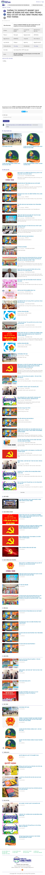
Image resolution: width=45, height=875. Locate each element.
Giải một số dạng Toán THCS (24, 407)
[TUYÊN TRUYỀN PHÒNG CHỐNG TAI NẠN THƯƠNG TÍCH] (10, 744)
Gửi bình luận (6, 121)
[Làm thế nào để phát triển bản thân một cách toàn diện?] (10, 781)
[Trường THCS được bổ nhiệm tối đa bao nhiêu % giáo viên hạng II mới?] (9, 229)
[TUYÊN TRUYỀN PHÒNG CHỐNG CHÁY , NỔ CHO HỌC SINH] (10, 733)
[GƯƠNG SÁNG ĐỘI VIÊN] (9, 315)
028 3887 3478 (17, 867)
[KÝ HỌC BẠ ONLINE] (9, 250)
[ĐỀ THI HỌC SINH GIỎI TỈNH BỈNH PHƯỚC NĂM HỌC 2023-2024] (9, 283)
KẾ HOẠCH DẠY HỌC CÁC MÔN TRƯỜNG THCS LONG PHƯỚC (30, 622)
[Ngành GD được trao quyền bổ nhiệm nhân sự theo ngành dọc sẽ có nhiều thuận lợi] (9, 273)
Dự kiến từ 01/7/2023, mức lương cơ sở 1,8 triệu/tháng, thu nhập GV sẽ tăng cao (28, 692)
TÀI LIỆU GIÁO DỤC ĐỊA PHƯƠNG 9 (26, 236)
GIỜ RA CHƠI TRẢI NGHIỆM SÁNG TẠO (26, 290)
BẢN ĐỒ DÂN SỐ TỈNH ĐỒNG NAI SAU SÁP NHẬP (29, 183)
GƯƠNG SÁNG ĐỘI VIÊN (23, 311)
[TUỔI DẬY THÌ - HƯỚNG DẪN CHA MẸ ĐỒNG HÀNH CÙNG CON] (9, 475)
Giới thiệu (6, 496)
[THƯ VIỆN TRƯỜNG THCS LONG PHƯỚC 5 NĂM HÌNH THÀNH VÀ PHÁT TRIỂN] (10, 504)
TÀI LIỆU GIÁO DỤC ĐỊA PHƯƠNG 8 (26, 418)
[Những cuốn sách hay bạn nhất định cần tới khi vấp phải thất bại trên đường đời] (10, 770)
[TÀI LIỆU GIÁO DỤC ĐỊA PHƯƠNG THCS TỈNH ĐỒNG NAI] (9, 208)
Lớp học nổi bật (38, 852)
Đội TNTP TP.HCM (28, 313)
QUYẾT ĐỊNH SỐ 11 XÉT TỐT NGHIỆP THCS (29, 755)
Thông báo (6, 752)
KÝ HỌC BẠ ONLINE (22, 246)
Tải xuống (16, 46)
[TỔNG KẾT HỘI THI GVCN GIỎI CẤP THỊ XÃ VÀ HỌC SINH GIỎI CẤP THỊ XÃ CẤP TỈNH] (9, 218)
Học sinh (27, 355)
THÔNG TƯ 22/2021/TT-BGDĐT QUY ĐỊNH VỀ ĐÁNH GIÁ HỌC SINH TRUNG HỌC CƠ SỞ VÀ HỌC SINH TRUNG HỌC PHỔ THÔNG (30, 719)
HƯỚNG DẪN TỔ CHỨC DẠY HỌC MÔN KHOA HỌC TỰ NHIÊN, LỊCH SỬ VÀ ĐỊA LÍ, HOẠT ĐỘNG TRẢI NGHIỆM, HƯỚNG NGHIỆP (30, 430)
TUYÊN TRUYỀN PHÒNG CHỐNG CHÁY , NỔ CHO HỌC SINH (11, 164)
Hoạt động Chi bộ (28, 368)
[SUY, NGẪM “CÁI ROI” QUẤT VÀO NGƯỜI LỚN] (9, 390)
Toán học (27, 409)
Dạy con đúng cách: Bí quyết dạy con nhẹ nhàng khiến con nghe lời (30, 826)
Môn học (27, 196)
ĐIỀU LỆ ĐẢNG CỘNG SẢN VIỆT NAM (27, 547)
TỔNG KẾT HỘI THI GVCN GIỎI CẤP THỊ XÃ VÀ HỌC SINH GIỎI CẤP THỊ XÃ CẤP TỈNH (29, 216)
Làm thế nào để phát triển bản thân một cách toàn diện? (30, 778)
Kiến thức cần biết (7, 853)
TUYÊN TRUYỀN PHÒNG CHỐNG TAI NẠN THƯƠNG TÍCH (32, 164)
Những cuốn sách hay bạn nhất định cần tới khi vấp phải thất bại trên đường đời (30, 767)
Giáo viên (27, 379)
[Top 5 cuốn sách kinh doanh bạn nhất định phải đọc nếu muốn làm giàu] (10, 792)
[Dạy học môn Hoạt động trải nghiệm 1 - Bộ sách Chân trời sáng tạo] (9, 380)
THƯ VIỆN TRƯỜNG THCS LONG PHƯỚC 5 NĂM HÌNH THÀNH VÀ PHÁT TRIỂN (30, 500)
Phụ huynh (27, 388)
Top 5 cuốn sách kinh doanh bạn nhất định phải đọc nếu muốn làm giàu (30, 789)
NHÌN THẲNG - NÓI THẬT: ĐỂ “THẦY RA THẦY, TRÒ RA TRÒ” (30, 671)
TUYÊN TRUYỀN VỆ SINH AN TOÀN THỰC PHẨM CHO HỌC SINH (32, 147)
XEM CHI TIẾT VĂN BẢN (7, 58)
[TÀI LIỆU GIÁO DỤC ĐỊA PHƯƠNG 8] (9, 422)
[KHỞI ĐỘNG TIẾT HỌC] (9, 357)
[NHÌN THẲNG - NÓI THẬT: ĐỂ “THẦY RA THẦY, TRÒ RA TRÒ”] (9, 464)
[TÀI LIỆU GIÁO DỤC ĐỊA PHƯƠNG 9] (9, 240)
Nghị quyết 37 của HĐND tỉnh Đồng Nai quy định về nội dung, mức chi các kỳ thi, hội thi (30, 173)
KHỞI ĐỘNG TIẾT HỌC (7, 146)
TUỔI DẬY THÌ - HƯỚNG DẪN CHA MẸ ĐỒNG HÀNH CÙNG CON (30, 815)
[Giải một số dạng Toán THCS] (9, 411)
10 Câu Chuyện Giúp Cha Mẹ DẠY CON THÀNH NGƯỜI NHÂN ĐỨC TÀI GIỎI (29, 837)
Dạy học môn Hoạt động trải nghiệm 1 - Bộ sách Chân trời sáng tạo (29, 660)
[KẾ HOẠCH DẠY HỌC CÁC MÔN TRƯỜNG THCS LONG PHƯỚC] (9, 197)
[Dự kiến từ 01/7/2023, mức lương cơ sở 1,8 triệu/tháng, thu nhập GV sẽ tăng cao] (10, 696)
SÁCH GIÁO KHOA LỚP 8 (24, 680)
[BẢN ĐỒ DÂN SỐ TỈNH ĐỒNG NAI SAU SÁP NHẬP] (9, 187)
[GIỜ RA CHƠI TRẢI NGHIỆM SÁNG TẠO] (9, 294)
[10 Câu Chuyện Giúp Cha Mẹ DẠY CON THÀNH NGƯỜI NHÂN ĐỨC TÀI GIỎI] (10, 840)
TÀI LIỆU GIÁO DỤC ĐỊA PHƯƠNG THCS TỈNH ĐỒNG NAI (31, 633)
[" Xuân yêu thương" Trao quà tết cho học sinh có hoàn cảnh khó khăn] (9, 326)
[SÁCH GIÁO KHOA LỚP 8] (10, 685)
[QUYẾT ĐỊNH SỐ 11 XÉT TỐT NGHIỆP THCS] (10, 759)
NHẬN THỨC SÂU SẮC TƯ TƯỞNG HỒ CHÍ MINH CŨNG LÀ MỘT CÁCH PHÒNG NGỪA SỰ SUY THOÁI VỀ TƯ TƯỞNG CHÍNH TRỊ (30, 334)
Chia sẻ (24, 111)
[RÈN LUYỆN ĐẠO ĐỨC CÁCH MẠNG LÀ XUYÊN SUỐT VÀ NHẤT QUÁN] (9, 454)
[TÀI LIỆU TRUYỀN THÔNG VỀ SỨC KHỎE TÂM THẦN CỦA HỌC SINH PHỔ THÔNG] (9, 443)
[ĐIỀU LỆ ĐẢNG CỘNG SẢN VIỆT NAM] (10, 552)
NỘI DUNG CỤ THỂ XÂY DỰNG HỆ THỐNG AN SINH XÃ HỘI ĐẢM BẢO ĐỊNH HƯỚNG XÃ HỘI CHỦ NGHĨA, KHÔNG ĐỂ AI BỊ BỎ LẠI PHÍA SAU (30, 366)
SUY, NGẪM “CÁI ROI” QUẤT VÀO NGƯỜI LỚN (28, 386)
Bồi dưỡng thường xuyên (30, 442)
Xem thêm (22, 492)
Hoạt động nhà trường (30, 175)
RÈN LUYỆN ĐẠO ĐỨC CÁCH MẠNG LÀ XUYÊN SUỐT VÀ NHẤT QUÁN (30, 537)
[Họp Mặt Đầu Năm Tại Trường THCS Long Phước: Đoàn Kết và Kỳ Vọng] (9, 304)
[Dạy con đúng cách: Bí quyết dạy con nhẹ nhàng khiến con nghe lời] (9, 486)
